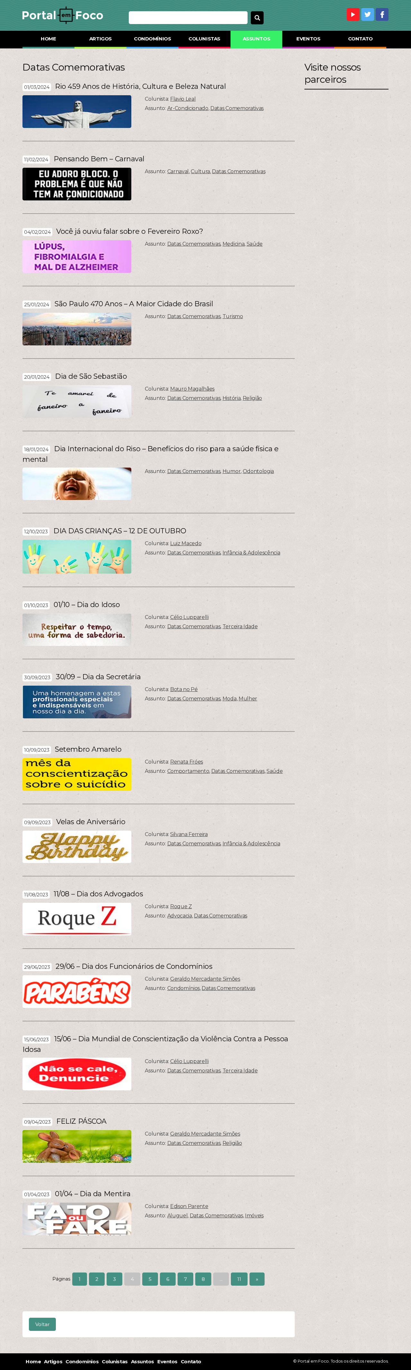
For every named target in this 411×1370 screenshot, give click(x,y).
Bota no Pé (184, 689)
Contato (360, 39)
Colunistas (204, 39)
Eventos (308, 39)
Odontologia (258, 471)
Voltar (42, 1324)
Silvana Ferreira (189, 834)
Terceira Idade (240, 626)
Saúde (255, 244)
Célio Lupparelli (189, 617)
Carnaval (178, 171)
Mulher (248, 699)
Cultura (200, 171)
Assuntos (256, 39)
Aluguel (177, 1216)
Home (48, 39)
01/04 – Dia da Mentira (92, 1193)
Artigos (100, 39)
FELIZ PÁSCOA (81, 1121)
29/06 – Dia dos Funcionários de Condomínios (134, 966)
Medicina (233, 244)
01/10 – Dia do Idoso (87, 604)
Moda (230, 699)
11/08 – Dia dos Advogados (98, 894)
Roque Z (181, 906)
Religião (252, 398)
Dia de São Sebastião (91, 376)
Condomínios (152, 39)
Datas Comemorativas (237, 108)
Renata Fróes (186, 762)
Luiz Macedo (185, 543)
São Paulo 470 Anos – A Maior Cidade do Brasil (134, 304)
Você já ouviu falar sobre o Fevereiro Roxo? (129, 231)
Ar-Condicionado (187, 108)
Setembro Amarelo (88, 749)
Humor (231, 471)
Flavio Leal (183, 99)
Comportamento (188, 771)
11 (239, 1279)
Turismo (233, 316)
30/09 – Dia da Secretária (98, 676)
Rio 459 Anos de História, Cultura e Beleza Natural (140, 86)
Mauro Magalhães (192, 389)
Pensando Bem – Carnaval (99, 159)
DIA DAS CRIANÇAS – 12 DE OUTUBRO (119, 531)
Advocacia (179, 916)
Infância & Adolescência (251, 553)
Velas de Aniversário (90, 821)
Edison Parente (189, 1206)
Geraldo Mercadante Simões (205, 979)
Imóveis (254, 1216)
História (231, 398)
